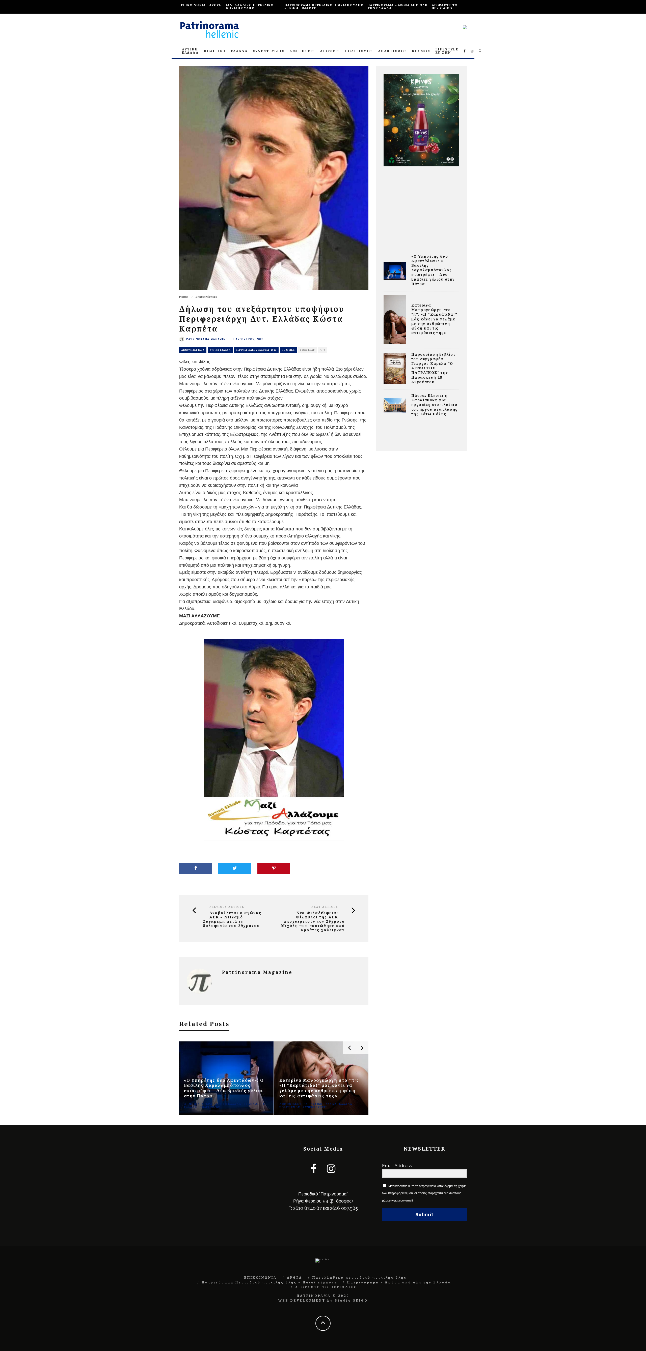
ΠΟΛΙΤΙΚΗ (214, 51)
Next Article (324, 907)
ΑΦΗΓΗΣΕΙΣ (302, 51)
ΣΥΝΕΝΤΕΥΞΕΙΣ (268, 51)
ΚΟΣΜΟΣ (421, 51)
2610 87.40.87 (307, 1208)
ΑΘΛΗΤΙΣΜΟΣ (392, 51)
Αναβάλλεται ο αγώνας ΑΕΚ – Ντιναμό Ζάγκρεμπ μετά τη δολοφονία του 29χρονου (232, 919)
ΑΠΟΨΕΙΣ (330, 51)
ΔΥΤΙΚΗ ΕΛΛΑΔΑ (190, 51)
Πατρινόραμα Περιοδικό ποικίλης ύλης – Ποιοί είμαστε (324, 6)
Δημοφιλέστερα (192, 349)
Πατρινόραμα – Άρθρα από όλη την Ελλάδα (397, 6)
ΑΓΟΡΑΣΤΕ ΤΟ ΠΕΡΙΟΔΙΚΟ (444, 6)
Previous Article (226, 907)
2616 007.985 (344, 1208)
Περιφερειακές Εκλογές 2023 (256, 349)
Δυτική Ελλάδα (220, 349)
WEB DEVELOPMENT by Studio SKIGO (323, 1300)
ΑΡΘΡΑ (215, 5)
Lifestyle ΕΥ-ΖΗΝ (447, 51)
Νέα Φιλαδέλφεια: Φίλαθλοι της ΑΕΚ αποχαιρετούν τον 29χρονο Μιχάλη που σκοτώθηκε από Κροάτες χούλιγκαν (313, 921)
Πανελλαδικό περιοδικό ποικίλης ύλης (249, 6)
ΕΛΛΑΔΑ (239, 51)
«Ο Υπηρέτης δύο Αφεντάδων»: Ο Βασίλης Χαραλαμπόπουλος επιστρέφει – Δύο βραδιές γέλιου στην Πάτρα (433, 270)
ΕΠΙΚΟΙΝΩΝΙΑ (193, 5)
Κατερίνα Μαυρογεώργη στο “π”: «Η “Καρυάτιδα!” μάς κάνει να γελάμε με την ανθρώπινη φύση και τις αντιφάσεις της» (434, 319)
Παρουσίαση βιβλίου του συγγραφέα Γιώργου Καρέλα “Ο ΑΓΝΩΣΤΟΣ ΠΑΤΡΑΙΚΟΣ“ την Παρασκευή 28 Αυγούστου (433, 368)
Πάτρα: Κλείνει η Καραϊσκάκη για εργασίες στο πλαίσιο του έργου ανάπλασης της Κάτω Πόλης (434, 404)
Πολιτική (288, 349)
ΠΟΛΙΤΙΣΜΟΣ (359, 51)
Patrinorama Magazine (207, 339)
